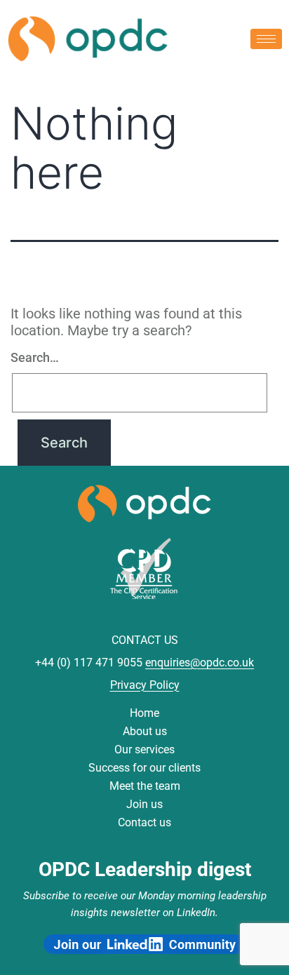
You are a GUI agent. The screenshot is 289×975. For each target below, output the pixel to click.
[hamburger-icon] (266, 39)
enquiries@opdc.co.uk (199, 662)
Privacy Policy (145, 685)
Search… (35, 357)
